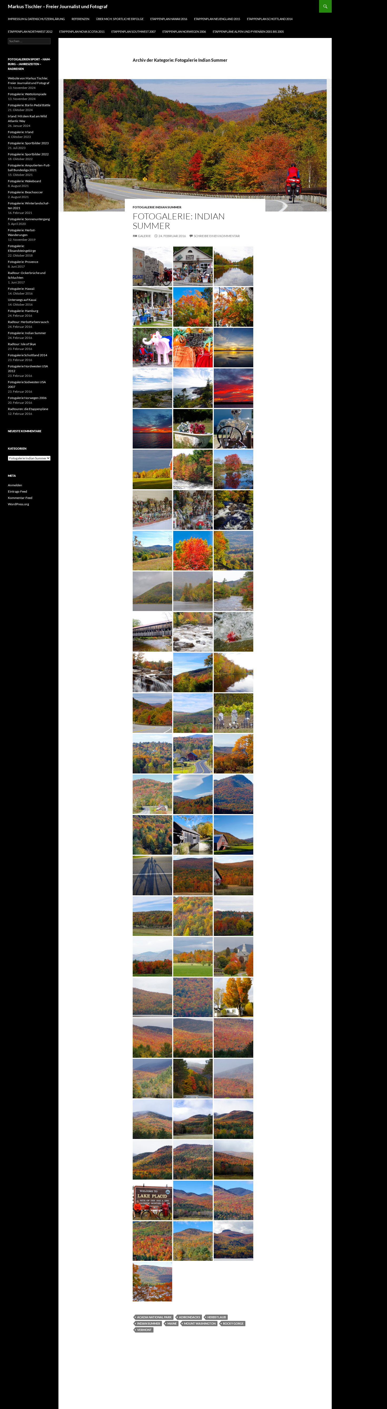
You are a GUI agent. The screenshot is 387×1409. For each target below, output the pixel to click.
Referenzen (80, 19)
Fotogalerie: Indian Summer (179, 221)
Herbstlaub (216, 1317)
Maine (172, 1323)
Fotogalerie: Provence (23, 262)
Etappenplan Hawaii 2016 (168, 19)
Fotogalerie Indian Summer (157, 207)
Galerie (144, 236)
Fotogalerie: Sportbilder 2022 (28, 154)
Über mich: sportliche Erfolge (119, 19)
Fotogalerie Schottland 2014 (27, 355)
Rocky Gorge (233, 1323)
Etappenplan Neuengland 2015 (217, 19)
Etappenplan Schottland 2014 (269, 19)
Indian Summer (148, 1323)
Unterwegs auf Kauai (22, 300)
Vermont (144, 1329)
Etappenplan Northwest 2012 (30, 31)
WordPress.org (18, 504)
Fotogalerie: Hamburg (23, 311)
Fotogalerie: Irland (20, 132)
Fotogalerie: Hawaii (21, 289)
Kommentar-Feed (20, 498)
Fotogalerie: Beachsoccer (25, 192)
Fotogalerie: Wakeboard (24, 181)
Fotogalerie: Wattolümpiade (27, 94)
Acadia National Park (154, 1317)
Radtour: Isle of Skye (22, 344)
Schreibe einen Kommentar (217, 236)
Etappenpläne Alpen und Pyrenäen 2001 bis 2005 (248, 31)
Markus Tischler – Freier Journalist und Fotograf (57, 6)
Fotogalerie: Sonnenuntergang (29, 219)
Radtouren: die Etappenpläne (28, 409)
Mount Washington (200, 1323)
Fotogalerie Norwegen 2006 (27, 398)
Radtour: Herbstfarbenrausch (28, 322)
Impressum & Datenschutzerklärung (36, 19)
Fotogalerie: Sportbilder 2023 (28, 143)
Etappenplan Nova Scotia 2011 (82, 31)
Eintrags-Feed (17, 491)
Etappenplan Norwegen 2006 (184, 31)
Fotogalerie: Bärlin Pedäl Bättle (29, 105)
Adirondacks (189, 1317)
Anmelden (15, 485)
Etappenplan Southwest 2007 (133, 31)
